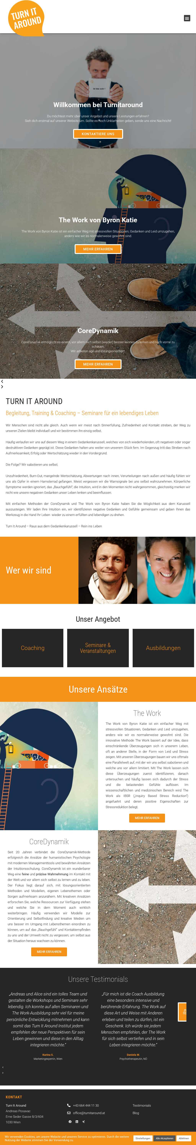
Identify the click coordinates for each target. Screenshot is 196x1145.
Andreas (107, 570)
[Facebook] (70, 1121)
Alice (166, 570)
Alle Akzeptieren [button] (164, 1138)
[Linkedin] (77, 1121)
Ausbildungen (163, 648)
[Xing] (83, 1121)
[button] (187, 18)
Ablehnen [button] (184, 1138)
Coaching (33, 648)
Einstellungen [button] (143, 1138)
